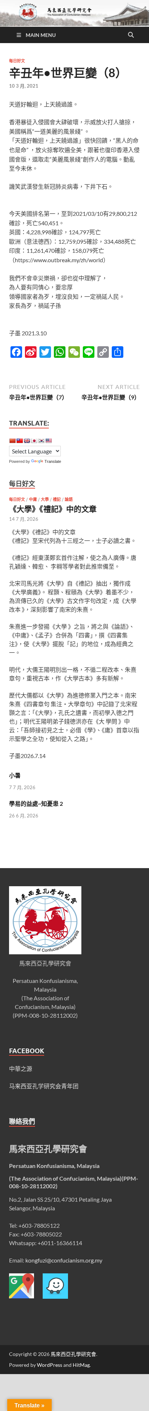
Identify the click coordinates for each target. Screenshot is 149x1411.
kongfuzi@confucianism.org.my (63, 1260)
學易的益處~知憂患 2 (36, 803)
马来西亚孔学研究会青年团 (43, 1086)
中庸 (33, 499)
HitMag (81, 1365)
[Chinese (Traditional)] (19, 441)
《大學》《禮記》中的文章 (53, 508)
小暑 (15, 775)
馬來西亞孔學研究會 (73, 1354)
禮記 (57, 499)
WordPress (49, 1365)
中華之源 (20, 1068)
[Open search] (130, 35)
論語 (69, 499)
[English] (27, 441)
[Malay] (48, 441)
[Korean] (41, 441)
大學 (45, 499)
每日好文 (17, 60)
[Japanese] (34, 441)
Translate (52, 461)
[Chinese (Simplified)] (12, 441)
